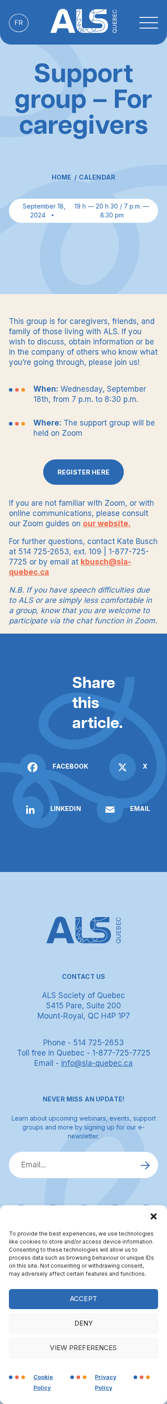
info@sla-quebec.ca (97, 1063)
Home (62, 177)
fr (19, 23)
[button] (153, 1216)
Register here (83, 472)
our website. (106, 523)
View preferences (83, 1347)
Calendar (97, 177)
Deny (83, 1323)
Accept (83, 1298)
